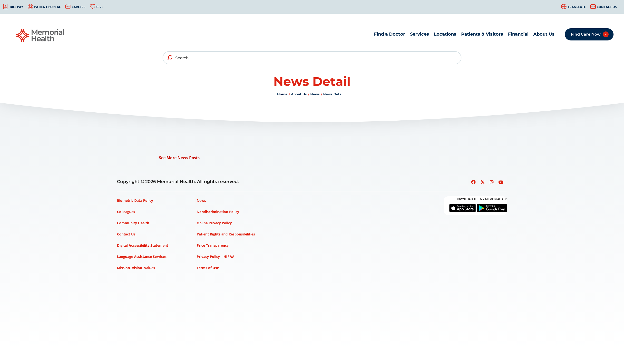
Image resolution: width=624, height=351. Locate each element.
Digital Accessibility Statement (142, 245)
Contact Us (607, 7)
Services (419, 34)
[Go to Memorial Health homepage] (40, 35)
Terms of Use (208, 267)
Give (99, 7)
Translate (576, 7)
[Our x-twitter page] (482, 182)
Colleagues (126, 211)
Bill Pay (16, 7)
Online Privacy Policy (214, 223)
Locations (445, 34)
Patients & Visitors (482, 34)
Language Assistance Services (141, 256)
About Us (544, 34)
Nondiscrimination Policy (218, 211)
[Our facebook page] (473, 182)
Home (282, 94)
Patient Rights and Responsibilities (226, 234)
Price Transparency (213, 245)
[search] (170, 57)
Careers (78, 7)
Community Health (133, 223)
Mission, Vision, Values (136, 267)
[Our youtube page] (500, 182)
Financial (518, 34)
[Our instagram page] (492, 182)
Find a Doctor (389, 34)
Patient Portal (47, 7)
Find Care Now (586, 34)
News (315, 94)
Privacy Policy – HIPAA (215, 256)
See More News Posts (179, 157)
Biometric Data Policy (135, 200)
